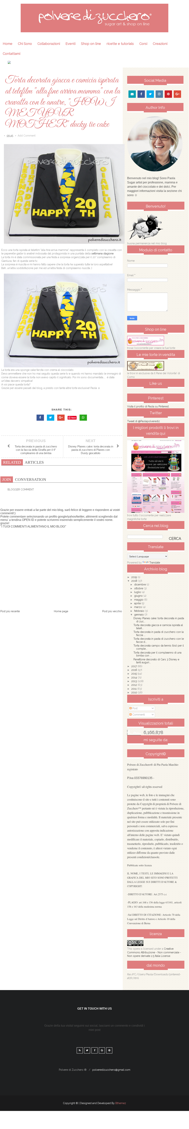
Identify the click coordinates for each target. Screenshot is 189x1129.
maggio (139, 599)
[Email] (132, 94)
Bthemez (120, 1103)
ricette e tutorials (120, 44)
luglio (138, 592)
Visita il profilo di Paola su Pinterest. (148, 406)
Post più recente (10, 611)
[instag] (159, 94)
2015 (134, 673)
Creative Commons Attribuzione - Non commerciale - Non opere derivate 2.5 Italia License (154, 952)
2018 (134, 580)
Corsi (143, 44)
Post (135, 708)
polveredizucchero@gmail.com (111, 1069)
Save (73, 417)
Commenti (138, 714)
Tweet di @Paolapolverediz (143, 421)
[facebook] (141, 94)
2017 (134, 666)
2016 (134, 669)
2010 (134, 692)
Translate (154, 562)
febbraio (139, 610)
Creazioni (160, 44)
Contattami (11, 54)
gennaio (139, 614)
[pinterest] (168, 94)
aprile (138, 603)
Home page (61, 611)
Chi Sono (25, 44)
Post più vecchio (112, 611)
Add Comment (26, 135)
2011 (134, 688)
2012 (134, 684)
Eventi (70, 44)
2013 (134, 681)
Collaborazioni (48, 44)
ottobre (139, 588)
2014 (134, 677)
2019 (134, 577)
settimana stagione (102, 253)
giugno (138, 595)
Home (7, 44)
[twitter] (150, 94)
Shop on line (91, 44)
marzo (138, 607)
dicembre (140, 584)
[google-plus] (177, 94)
